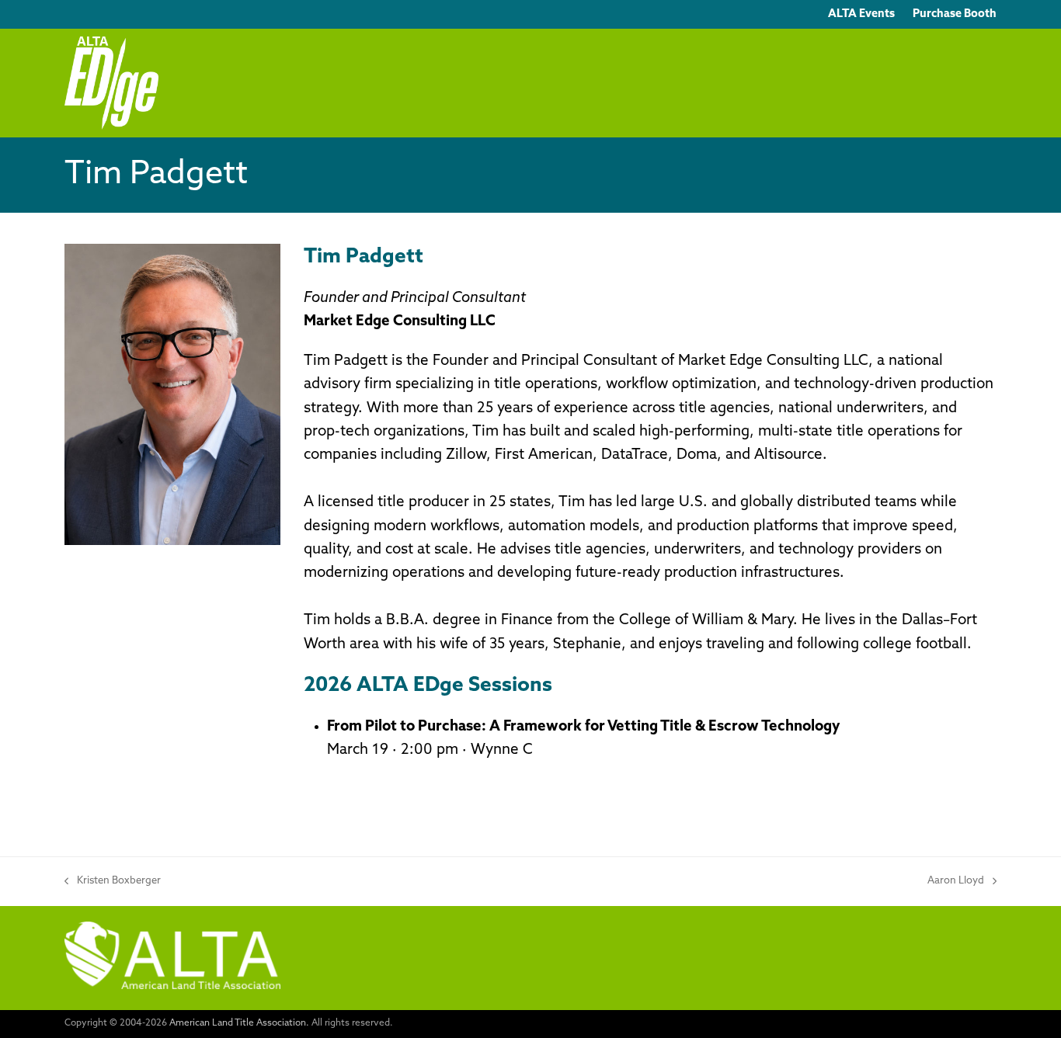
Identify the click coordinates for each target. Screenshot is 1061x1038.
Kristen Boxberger (112, 882)
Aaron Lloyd (955, 882)
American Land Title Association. (239, 1023)
